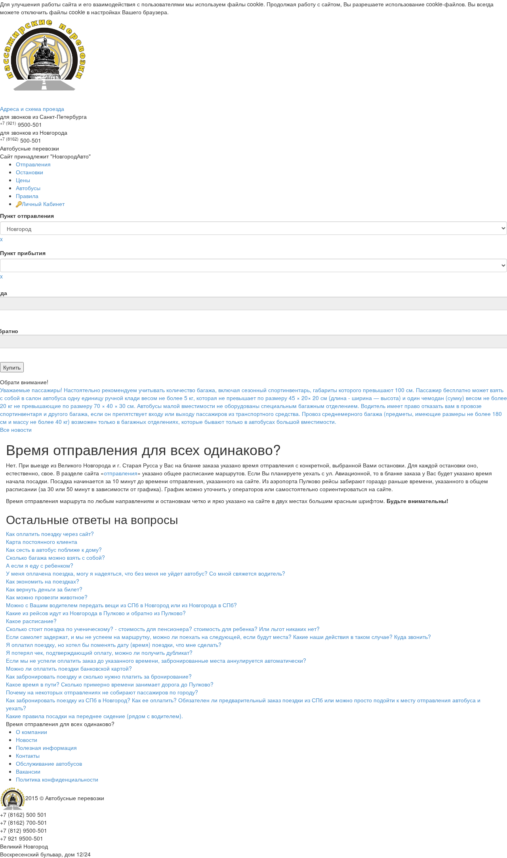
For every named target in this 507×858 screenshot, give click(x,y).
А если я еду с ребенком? (39, 565)
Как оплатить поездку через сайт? (50, 534)
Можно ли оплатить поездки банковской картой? (69, 668)
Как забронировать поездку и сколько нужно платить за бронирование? (99, 676)
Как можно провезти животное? (47, 597)
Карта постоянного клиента (41, 541)
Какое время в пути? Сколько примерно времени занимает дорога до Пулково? (109, 684)
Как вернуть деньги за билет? (44, 589)
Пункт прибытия (23, 253)
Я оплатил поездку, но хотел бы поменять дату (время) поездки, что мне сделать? (113, 644)
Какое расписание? (31, 621)
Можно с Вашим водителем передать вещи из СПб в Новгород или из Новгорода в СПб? (121, 605)
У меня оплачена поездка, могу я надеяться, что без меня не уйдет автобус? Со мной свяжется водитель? (145, 573)
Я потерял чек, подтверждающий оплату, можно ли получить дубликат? (99, 652)
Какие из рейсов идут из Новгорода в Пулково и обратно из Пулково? (96, 613)
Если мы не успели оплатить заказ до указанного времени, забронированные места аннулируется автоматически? (156, 660)
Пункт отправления (27, 215)
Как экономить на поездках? (42, 581)
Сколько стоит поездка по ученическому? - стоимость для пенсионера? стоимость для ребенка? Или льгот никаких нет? (163, 629)
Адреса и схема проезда (32, 108)
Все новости (16, 429)
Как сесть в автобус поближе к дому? (54, 549)
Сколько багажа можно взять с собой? (55, 557)
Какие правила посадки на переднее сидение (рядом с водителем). (94, 716)
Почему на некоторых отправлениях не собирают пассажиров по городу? (102, 692)
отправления (120, 473)
